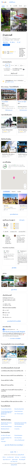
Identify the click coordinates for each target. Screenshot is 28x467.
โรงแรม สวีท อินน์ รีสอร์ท (6, 409)
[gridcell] (19, 13)
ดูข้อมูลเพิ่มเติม (21, 454)
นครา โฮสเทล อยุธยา (19, 413)
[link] (12, 2)
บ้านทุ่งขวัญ (17, 428)
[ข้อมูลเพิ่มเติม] (14, 220)
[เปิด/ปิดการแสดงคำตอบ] (25, 371)
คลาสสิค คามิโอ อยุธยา (6, 435)
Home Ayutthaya (18, 426)
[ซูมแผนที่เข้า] (25, 185)
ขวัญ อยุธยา (3, 441)
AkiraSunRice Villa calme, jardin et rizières (6, 423)
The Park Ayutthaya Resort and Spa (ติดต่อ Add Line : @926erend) (7, 412)
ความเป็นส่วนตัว (10, 457)
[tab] (3, 6)
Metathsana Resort (5, 428)
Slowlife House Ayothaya (6, 426)
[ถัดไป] (9, 20)
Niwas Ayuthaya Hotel (19, 409)
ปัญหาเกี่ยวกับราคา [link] (7, 459)
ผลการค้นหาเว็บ (14, 461)
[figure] (14, 180)
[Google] (4, 2)
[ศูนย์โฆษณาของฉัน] (20, 86)
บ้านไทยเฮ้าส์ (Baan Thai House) (6, 438)
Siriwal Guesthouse (19, 411)
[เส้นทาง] (12, 42)
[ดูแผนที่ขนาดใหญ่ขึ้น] (24, 172)
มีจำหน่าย (3, 416)
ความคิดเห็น (23, 457)
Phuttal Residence (18, 435)
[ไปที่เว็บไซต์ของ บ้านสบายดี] (6, 42)
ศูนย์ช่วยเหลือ (15, 459)
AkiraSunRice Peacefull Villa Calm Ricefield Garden (20, 423)
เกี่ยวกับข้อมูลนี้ (22, 459)
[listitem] (10, 202)
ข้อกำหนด (17, 457)
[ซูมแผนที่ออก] (25, 187)
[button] (22, 30)
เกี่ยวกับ (4, 457)
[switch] (24, 69)
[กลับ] (3, 20)
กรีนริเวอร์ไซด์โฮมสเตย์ (19, 440)
